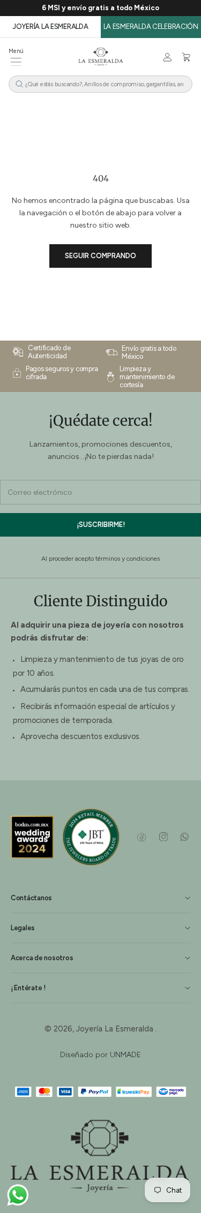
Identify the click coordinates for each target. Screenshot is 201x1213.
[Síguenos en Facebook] (142, 837)
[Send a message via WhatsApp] (18, 1195)
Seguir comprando (100, 256)
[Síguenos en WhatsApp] (184, 837)
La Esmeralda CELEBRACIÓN (150, 26)
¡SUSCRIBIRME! (101, 525)
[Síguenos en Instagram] (163, 837)
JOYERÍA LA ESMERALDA (50, 26)
